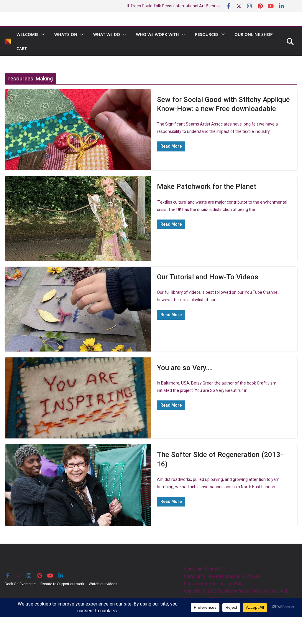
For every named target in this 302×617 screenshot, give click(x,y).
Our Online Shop (253, 34)
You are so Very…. (185, 368)
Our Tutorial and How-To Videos (207, 277)
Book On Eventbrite (20, 584)
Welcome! (27, 34)
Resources (207, 34)
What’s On (65, 34)
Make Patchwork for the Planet (206, 186)
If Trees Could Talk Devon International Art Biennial (174, 6)
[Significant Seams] (8, 41)
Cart (22, 48)
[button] (41, 34)
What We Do (106, 34)
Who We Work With (157, 34)
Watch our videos (103, 584)
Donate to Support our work (62, 584)
